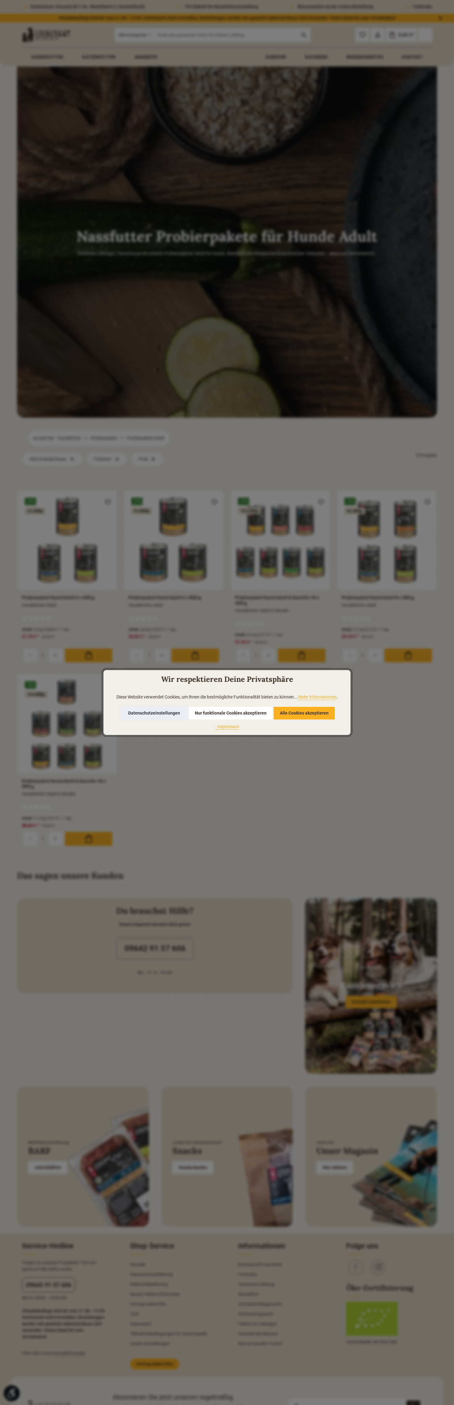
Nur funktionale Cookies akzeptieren (231, 713)
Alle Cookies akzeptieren (304, 713)
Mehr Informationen (317, 696)
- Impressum (227, 726)
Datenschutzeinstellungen (154, 713)
